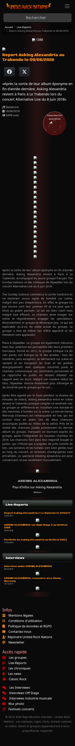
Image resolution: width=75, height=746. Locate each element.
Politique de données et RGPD (30, 626)
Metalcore (38, 492)
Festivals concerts (21, 709)
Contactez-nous (19, 631)
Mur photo (16, 704)
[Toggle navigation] (67, 6)
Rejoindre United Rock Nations (30, 637)
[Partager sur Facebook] (9, 72)
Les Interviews (19, 687)
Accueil (9, 27)
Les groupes (18, 657)
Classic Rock (18, 679)
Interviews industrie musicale (30, 698)
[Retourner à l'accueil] (28, 6)
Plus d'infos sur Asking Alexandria (37, 487)
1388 (39, 40)
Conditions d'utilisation (25, 621)
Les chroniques (19, 668)
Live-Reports (24, 27)
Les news (14, 674)
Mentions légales (20, 615)
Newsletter (16, 642)
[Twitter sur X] (24, 72)
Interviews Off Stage (24, 693)
